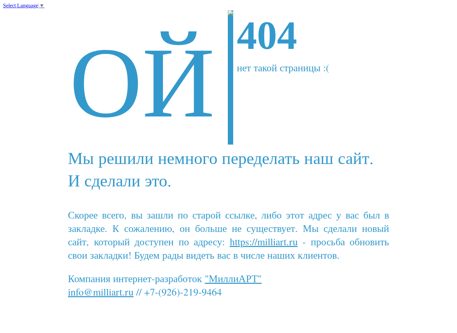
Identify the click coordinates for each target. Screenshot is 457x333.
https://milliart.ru (264, 241)
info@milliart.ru (100, 291)
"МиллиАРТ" (233, 278)
